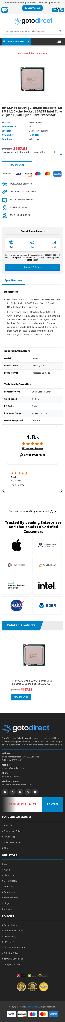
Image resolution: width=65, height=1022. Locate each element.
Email (53, 247)
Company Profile (12, 964)
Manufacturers (11, 898)
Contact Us (9, 892)
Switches (8, 825)
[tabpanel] (32, 669)
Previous (5, 667)
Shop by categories (16, 41)
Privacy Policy (10, 925)
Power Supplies (11, 837)
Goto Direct (32, 1007)
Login (6, 864)
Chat (32, 247)
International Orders (13, 930)
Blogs (6, 903)
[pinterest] (20, 792)
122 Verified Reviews (32, 448)
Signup (7, 869)
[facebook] (5, 792)
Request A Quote (33, 267)
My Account (9, 875)
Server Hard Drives (13, 831)
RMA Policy (9, 942)
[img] (32, 444)
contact (52, 804)
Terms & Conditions (13, 959)
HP (30, 127)
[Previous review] (3, 490)
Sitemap (8, 909)
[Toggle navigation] (59, 41)
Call (11, 247)
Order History (10, 881)
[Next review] (61, 490)
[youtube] (35, 792)
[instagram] (28, 792)
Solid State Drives (12, 842)
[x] (12, 792)
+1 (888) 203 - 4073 (11, 776)
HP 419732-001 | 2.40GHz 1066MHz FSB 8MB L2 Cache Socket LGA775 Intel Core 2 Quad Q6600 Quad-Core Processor (31, 683)
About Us (8, 886)
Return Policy (10, 936)
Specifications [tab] (13, 281)
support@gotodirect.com (13, 768)
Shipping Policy (11, 953)
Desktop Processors (38, 131)
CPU (6, 848)
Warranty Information (14, 947)
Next (59, 667)
